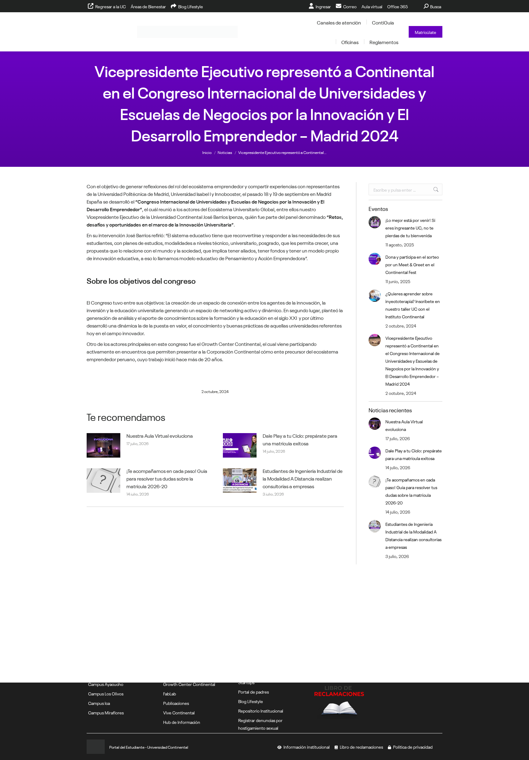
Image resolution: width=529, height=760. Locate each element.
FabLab (169, 693)
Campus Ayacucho (105, 684)
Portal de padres (253, 691)
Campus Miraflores (106, 712)
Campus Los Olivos (105, 693)
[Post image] (103, 445)
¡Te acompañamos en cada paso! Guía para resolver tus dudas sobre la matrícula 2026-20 (166, 478)
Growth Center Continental (189, 684)
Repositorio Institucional (260, 710)
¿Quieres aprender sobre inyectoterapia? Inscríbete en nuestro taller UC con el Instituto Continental (412, 304)
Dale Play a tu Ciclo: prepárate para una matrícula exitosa (300, 439)
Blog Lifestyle (250, 701)
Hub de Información (181, 722)
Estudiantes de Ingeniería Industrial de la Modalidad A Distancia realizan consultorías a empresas (303, 478)
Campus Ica (99, 703)
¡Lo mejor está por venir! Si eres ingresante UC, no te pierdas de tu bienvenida (410, 227)
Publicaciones (176, 703)
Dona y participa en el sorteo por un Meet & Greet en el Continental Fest (412, 264)
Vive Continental (179, 712)
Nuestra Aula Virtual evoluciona (159, 435)
